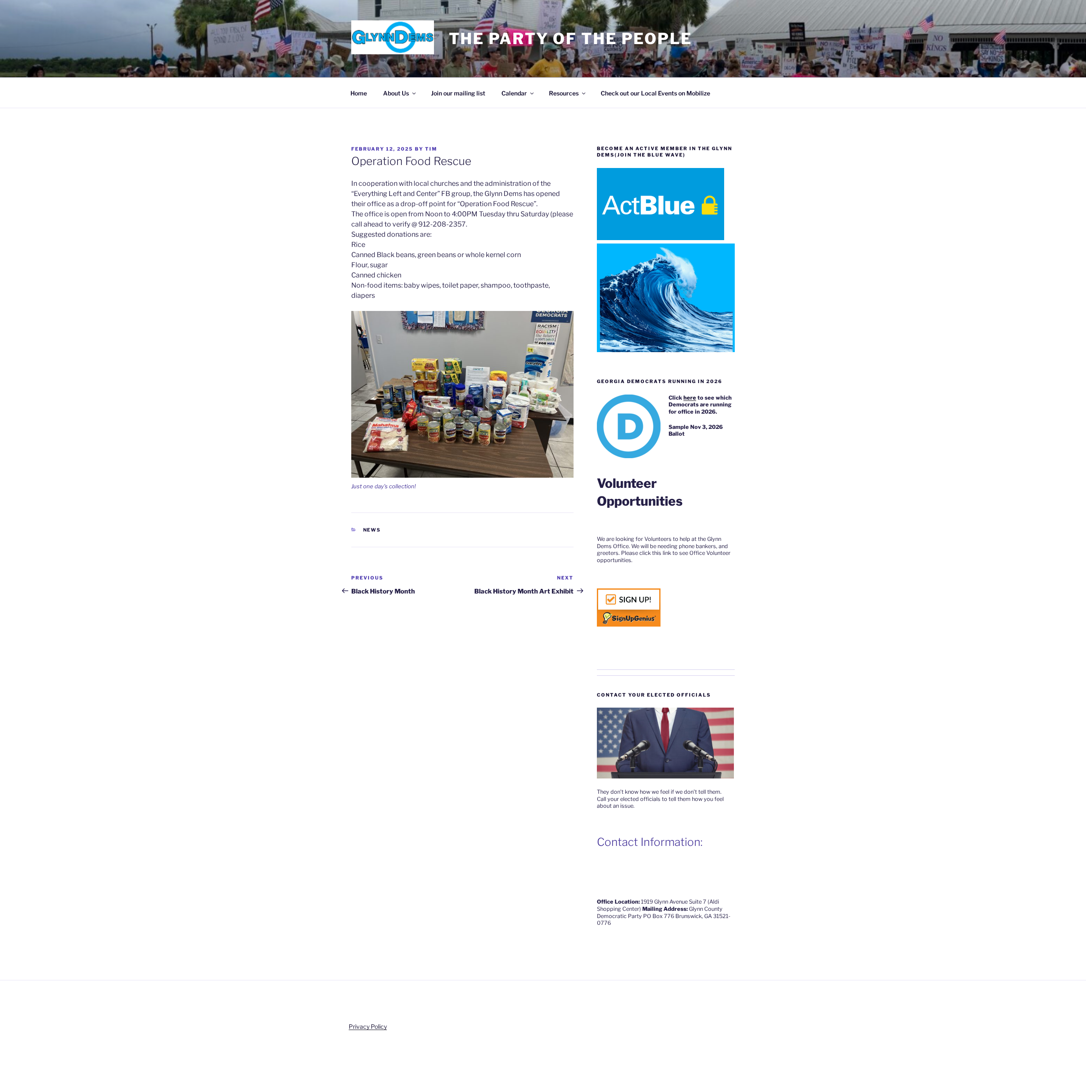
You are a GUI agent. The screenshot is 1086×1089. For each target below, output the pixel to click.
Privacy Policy (368, 1026)
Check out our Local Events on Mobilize (655, 93)
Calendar (514, 93)
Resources (564, 93)
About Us (396, 93)
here (689, 398)
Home (358, 93)
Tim (431, 149)
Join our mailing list (458, 93)
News (372, 530)
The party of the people (570, 38)
